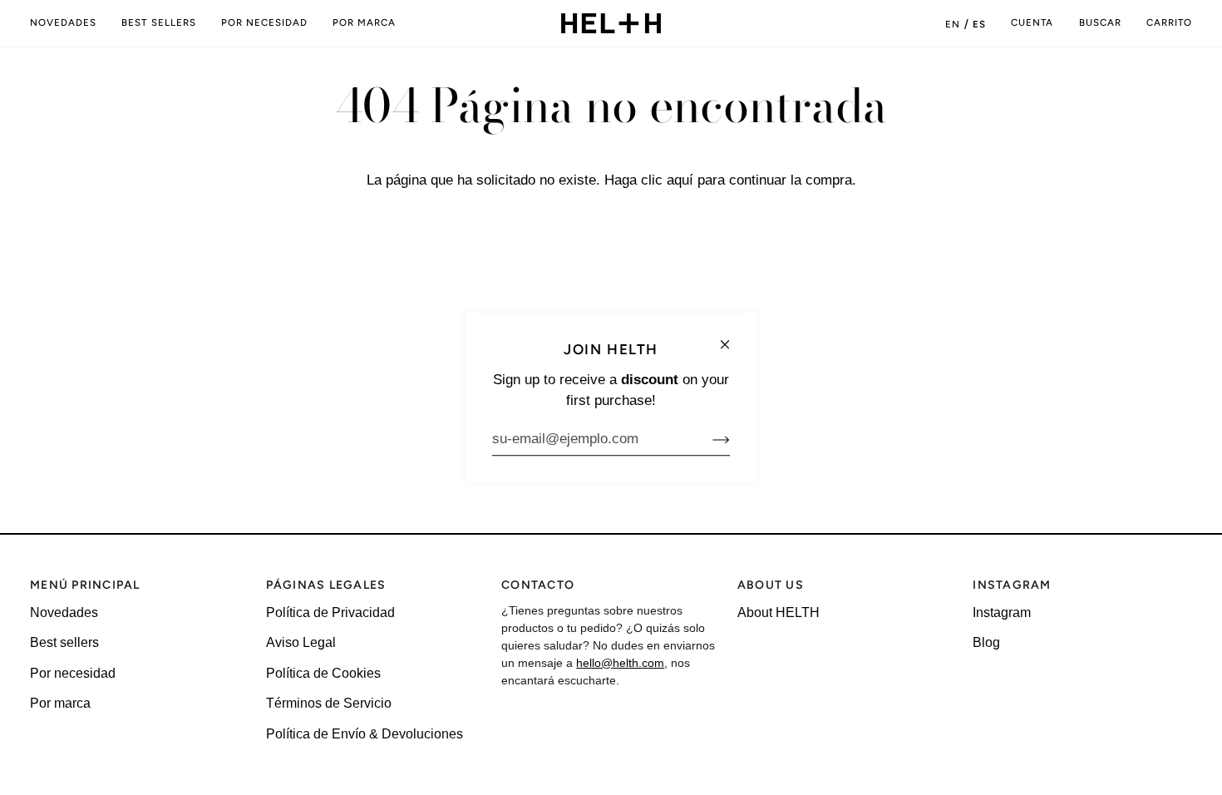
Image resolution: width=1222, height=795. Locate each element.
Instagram (1002, 612)
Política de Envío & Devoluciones (364, 734)
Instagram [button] (1012, 585)
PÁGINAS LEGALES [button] (326, 585)
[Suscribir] (708, 439)
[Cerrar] (731, 337)
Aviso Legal (301, 642)
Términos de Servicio (329, 703)
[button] (264, 23)
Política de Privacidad (330, 612)
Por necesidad (73, 673)
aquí (680, 180)
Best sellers (64, 642)
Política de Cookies (323, 673)
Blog (986, 642)
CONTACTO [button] (537, 585)
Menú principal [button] (85, 585)
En (952, 24)
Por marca (60, 703)
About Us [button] (770, 585)
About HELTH (778, 612)
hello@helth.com (620, 662)
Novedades (64, 612)
